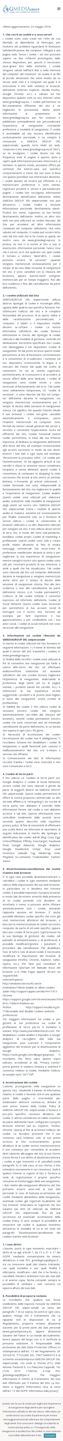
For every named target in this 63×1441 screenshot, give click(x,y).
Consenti (50, 1435)
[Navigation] (58, 9)
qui (32, 1427)
